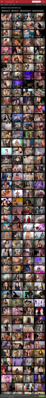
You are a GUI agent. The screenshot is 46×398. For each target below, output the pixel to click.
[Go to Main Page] (9, 1)
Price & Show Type (25, 10)
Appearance (6, 10)
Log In (43, 1)
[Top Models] (17, 1)
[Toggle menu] (1, 1)
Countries (15, 10)
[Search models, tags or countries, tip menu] (44, 4)
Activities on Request (38, 10)
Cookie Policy (11, 396)
